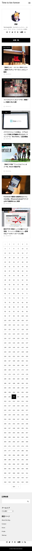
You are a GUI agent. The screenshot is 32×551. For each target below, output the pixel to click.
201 (18, 392)
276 (5, 450)
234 (5, 419)
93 (18, 311)
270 (5, 446)
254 (14, 432)
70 (22, 293)
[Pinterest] (18, 32)
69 (18, 293)
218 (14, 406)
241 (9, 423)
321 (18, 482)
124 (23, 334)
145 (9, 352)
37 (9, 271)
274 (23, 446)
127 (9, 338)
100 (23, 316)
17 (27, 253)
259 (9, 437)
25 (9, 262)
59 (27, 284)
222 (5, 410)
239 (27, 419)
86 (14, 307)
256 (23, 432)
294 (5, 464)
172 (23, 370)
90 (5, 311)
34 (22, 266)
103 (9, 320)
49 (9, 280)
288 (5, 459)
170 (14, 370)
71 (27, 293)
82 (22, 302)
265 (9, 441)
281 (27, 450)
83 (27, 302)
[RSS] (25, 542)
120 (5, 334)
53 (27, 280)
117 (18, 329)
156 (5, 361)
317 (27, 477)
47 (27, 275)
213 (18, 401)
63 (18, 289)
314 (14, 477)
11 (27, 248)
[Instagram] (15, 32)
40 (22, 271)
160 (23, 361)
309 (18, 473)
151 (9, 356)
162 (5, 365)
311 (27, 473)
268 (23, 441)
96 (5, 316)
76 (22, 298)
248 (14, 428)
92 (14, 311)
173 (27, 370)
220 (23, 406)
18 (5, 257)
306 (5, 473)
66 (5, 293)
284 (14, 455)
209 (27, 397)
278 (14, 450)
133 (9, 343)
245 (27, 423)
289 (9, 459)
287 (27, 455)
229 (9, 414)
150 (5, 356)
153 (18, 356)
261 (18, 437)
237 (18, 419)
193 (9, 388)
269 (27, 441)
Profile (3, 531)
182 (14, 379)
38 (14, 271)
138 (5, 347)
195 (18, 388)
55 (9, 284)
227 (27, 410)
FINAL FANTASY (6, 47)
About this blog (6, 520)
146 (14, 352)
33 (18, 266)
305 (27, 468)
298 (23, 464)
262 (23, 437)
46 (22, 275)
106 (23, 320)
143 (27, 347)
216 (5, 406)
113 (27, 325)
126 (5, 338)
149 (27, 352)
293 (27, 459)
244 (23, 423)
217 (9, 406)
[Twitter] (12, 32)
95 (27, 311)
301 (9, 468)
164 (14, 365)
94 (22, 311)
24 (5, 262)
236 (14, 419)
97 (9, 316)
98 (14, 316)
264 (5, 441)
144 (5, 352)
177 (18, 374)
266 (14, 441)
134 (14, 343)
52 (22, 280)
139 (9, 347)
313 (9, 477)
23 (27, 257)
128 (14, 338)
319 (9, 482)
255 (18, 432)
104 (14, 320)
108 (5, 325)
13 (9, 253)
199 (9, 392)
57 (18, 284)
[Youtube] (21, 32)
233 (27, 414)
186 (5, 383)
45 (18, 275)
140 (14, 347)
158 (14, 361)
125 (27, 334)
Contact (4, 524)
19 (9, 257)
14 (14, 253)
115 (10, 329)
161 (27, 361)
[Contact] (25, 32)
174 (5, 374)
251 (27, 428)
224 (14, 410)
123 (18, 334)
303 (18, 468)
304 (23, 468)
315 (18, 477)
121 (9, 334)
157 (9, 361)
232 (23, 414)
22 (22, 257)
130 (23, 338)
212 (14, 401)
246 (5, 428)
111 (18, 325)
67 (9, 293)
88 (22, 307)
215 (27, 401)
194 (14, 388)
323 (27, 482)
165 (18, 365)
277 (9, 450)
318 (5, 482)
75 (18, 298)
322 (23, 482)
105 (18, 320)
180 (5, 379)
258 (5, 437)
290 (14, 459)
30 (5, 266)
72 (5, 298)
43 (9, 275)
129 (18, 338)
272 (14, 446)
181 (9, 379)
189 (18, 383)
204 (5, 397)
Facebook (6, 176)
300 (5, 468)
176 (14, 374)
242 (14, 423)
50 (14, 280)
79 (9, 302)
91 (9, 311)
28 (22, 262)
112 (23, 325)
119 (27, 329)
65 (27, 289)
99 (18, 316)
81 (18, 302)
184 (23, 379)
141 (18, 347)
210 (5, 401)
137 (27, 343)
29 (27, 262)
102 (5, 320)
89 (27, 307)
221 (27, 406)
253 (9, 432)
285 (18, 455)
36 (5, 271)
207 (18, 397)
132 (5, 343)
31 (9, 266)
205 (9, 397)
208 (23, 397)
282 (5, 455)
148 (23, 352)
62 (14, 289)
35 (27, 266)
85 (9, 307)
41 (27, 271)
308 (14, 473)
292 (23, 459)
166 (23, 365)
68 (14, 293)
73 (9, 298)
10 (22, 248)
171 (18, 370)
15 (18, 253)
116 (14, 329)
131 (27, 338)
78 (5, 302)
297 (18, 464)
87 (18, 307)
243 (18, 423)
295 (9, 464)
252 (5, 432)
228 (5, 414)
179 (27, 374)
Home (3, 527)
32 (14, 266)
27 (18, 262)
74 (14, 298)
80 (14, 302)
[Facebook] (10, 32)
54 (5, 284)
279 (18, 450)
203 (27, 392)
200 (14, 392)
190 (23, 383)
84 (5, 307)
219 (18, 406)
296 (14, 464)
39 (18, 271)
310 (23, 473)
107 (27, 320)
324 (14, 486)
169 (9, 370)
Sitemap (4, 535)
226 (23, 410)
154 (23, 356)
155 (27, 356)
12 (5, 253)
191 (27, 383)
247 (9, 428)
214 (23, 401)
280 (23, 450)
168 (5, 370)
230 (14, 414)
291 (18, 459)
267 (18, 441)
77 (27, 298)
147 (18, 352)
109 (9, 325)
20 (14, 257)
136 (23, 343)
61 (9, 289)
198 (5, 392)
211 (10, 401)
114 (5, 329)
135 (18, 343)
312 (5, 477)
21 (18, 257)
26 (14, 262)
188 (14, 383)
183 (18, 379)
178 (23, 374)
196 (23, 388)
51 (18, 280)
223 (9, 410)
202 (23, 392)
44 (14, 275)
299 (27, 464)
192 (5, 388)
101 (27, 316)
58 (22, 284)
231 (18, 414)
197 (27, 388)
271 (9, 446)
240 (5, 423)
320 (14, 482)
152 (14, 356)
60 (5, 289)
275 (27, 446)
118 (23, 329)
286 (23, 455)
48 (5, 280)
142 (23, 347)
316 (23, 477)
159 (18, 361)
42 (5, 275)
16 (22, 253)
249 (18, 428)
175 (9, 374)
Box (6, 112)
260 (14, 437)
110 (14, 325)
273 (18, 446)
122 (14, 334)
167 (27, 365)
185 (27, 379)
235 (9, 419)
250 (23, 428)
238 (23, 419)
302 (14, 468)
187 (9, 383)
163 (9, 365)
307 (9, 473)
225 (18, 410)
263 (27, 437)
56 (14, 284)
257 (27, 432)
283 (9, 455)
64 (22, 289)
